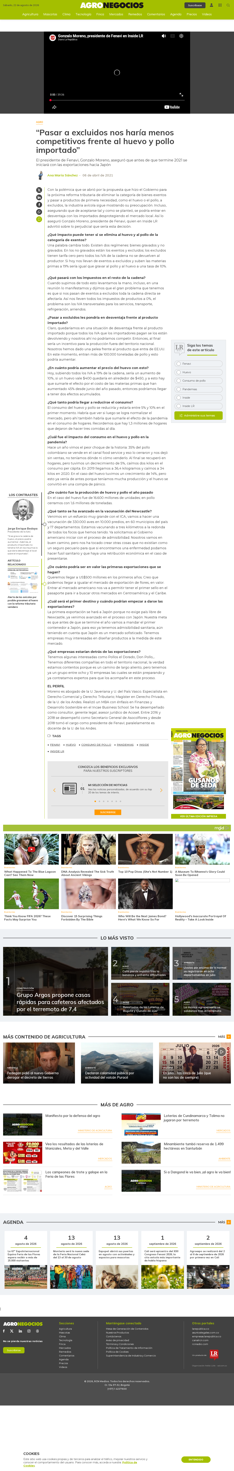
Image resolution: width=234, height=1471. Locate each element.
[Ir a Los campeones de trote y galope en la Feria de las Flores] (22, 1181)
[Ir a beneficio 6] (116, 801)
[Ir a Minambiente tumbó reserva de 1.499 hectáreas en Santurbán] (141, 1153)
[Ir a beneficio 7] (120, 801)
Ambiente (224, 1158)
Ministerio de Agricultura (95, 1130)
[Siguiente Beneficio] (161, 790)
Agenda (175, 14)
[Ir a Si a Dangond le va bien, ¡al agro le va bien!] (141, 1181)
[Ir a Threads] (37, 1331)
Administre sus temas (199, 415)
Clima (66, 14)
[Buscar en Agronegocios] (228, 5)
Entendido (196, 1459)
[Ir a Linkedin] (20, 1331)
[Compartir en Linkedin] (39, 197)
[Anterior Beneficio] (54, 790)
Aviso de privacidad (117, 1340)
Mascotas (50, 14)
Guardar (39, 219)
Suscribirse (14, 1350)
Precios (192, 14)
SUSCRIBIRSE (108, 812)
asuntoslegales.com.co (205, 1332)
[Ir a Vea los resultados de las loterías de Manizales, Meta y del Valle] (22, 1153)
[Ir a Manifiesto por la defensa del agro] (22, 1124)
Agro (108, 1186)
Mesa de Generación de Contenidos (127, 1328)
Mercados (116, 14)
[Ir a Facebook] (4, 1331)
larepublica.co (200, 1328)
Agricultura (30, 14)
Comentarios (156, 14)
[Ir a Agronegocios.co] (23, 1324)
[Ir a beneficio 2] (99, 801)
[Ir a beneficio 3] (103, 801)
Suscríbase (195, 5)
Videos (207, 14)
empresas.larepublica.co (206, 1336)
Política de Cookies (117, 1351)
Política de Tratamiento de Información (129, 1348)
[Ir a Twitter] (11, 1331)
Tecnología (83, 14)
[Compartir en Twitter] (39, 190)
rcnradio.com (200, 1344)
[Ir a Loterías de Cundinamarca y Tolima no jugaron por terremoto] (141, 1124)
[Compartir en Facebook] (39, 205)
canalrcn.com (200, 1340)
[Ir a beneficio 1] (95, 801)
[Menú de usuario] (211, 5)
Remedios (135, 14)
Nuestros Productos (117, 1332)
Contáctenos (113, 1336)
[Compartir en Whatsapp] (39, 212)
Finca (100, 14)
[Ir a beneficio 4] (108, 801)
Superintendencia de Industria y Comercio (131, 1355)
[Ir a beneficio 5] (112, 801)
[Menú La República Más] (220, 5)
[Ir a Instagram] (29, 1331)
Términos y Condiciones (120, 1344)
